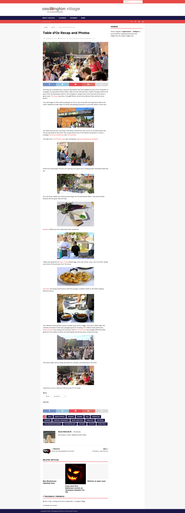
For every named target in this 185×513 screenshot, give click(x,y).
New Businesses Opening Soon (49, 482)
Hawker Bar (60, 135)
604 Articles (77, 432)
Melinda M (62, 38)
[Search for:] (133, 1)
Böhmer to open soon (96, 481)
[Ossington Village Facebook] (135, 21)
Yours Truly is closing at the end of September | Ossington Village (64, 501)
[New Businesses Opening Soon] (53, 471)
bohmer (79, 416)
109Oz (50, 416)
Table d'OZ (90, 420)
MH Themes (74, 511)
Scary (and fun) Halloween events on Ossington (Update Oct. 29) (75, 489)
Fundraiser (76, 38)
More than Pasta (77, 420)
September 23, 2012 (51, 38)
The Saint (46, 289)
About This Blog (48, 18)
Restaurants (88, 38)
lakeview (47, 420)
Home (83, 18)
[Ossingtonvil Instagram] (131, 21)
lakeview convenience (61, 420)
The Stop (54, 96)
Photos (82, 38)
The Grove (52, 135)
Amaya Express (48, 330)
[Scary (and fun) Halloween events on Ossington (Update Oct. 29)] (75, 474)
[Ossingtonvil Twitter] (139, 21)
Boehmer (46, 229)
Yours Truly (63, 262)
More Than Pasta (80, 330)
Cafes (70, 38)
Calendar (62, 18)
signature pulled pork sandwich (87, 139)
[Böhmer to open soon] (97, 471)
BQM (84, 328)
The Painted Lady (59, 139)
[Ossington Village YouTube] (143, 21)
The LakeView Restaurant (52, 424)
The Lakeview (71, 135)
